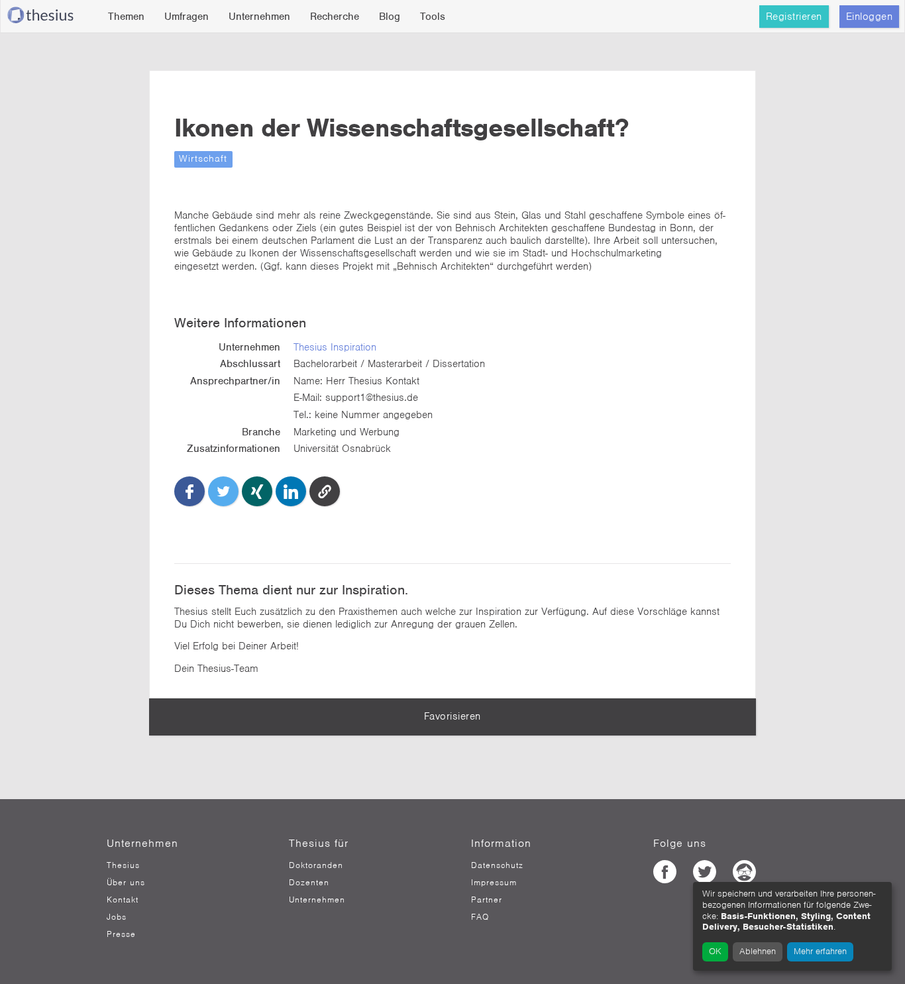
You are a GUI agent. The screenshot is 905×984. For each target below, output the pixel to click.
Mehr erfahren (820, 951)
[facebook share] (189, 491)
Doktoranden (316, 865)
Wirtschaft (203, 158)
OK (715, 951)
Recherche (334, 16)
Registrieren (794, 16)
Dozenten (309, 882)
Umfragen (186, 16)
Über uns (126, 882)
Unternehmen (259, 16)
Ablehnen (757, 951)
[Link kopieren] (324, 491)
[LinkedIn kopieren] (291, 491)
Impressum (494, 882)
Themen (126, 16)
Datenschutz (497, 865)
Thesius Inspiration (334, 347)
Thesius (123, 865)
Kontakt (122, 900)
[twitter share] (223, 491)
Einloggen (869, 16)
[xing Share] (257, 491)
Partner (486, 900)
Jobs (117, 917)
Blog (389, 16)
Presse (121, 934)
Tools (432, 16)
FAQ (480, 917)
